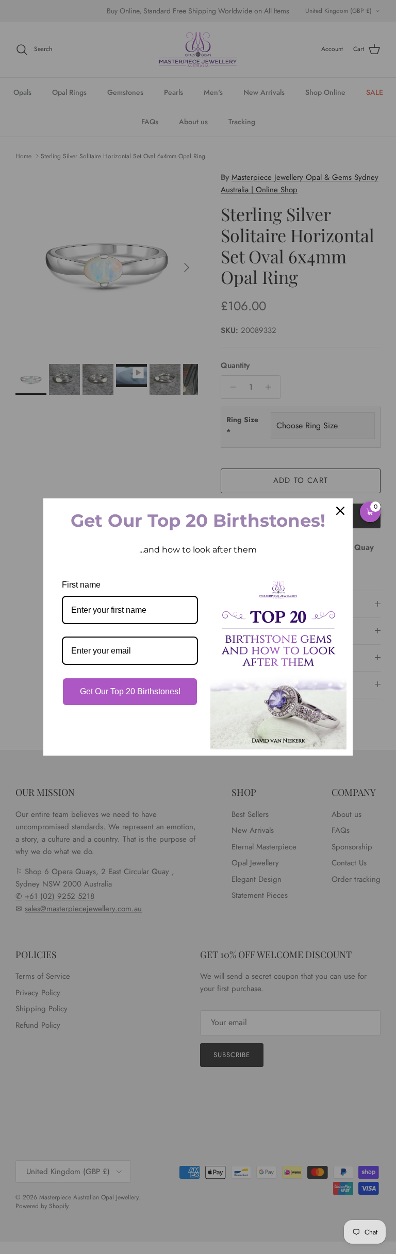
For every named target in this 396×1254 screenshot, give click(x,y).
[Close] (340, 510)
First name (81, 584)
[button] (370, 511)
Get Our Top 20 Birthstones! (130, 691)
